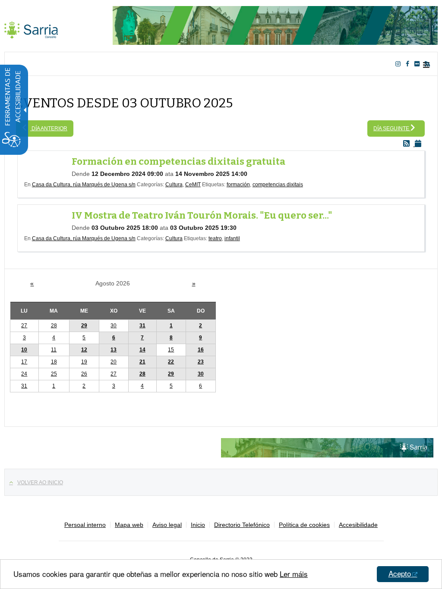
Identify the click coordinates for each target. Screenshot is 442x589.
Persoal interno (85, 524)
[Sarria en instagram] (399, 63)
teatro (215, 238)
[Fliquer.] (418, 63)
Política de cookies (304, 524)
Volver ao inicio (40, 482)
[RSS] (429, 63)
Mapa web (129, 524)
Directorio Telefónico (242, 524)
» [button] (194, 283)
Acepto (399, 573)
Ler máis (294, 573)
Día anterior (48, 128)
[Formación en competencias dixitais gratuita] (47, 165)
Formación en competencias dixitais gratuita (178, 161)
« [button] (32, 283)
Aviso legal (167, 524)
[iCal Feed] (420, 144)
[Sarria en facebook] (409, 63)
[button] (171, 326)
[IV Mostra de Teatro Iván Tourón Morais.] (47, 219)
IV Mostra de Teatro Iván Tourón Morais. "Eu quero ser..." (202, 215)
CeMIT (193, 185)
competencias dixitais (278, 185)
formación (238, 185)
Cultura (174, 185)
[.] (31, 28)
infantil (232, 238)
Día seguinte (391, 128)
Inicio (198, 524)
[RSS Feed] (409, 144)
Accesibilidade (358, 524)
